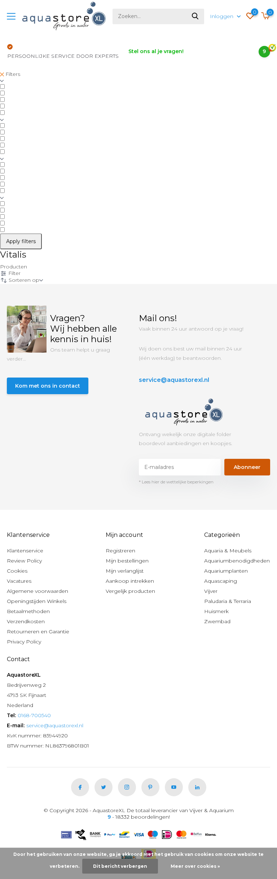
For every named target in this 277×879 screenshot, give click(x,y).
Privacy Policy (24, 641)
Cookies (17, 571)
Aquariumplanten (226, 571)
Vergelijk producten (130, 591)
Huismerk (216, 611)
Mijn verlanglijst (125, 571)
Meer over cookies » (195, 866)
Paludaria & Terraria (227, 601)
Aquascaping (220, 581)
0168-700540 (34, 715)
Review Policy (24, 560)
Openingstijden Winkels (36, 601)
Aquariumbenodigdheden (237, 560)
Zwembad (217, 621)
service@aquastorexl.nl (174, 379)
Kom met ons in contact (47, 386)
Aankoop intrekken (130, 581)
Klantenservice (25, 550)
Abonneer (247, 467)
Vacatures (19, 581)
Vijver (210, 591)
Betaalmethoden (28, 611)
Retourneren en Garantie (38, 631)
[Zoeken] (195, 16)
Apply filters (21, 241)
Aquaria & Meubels (227, 550)
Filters (12, 74)
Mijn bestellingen (127, 560)
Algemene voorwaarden (37, 591)
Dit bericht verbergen (120, 866)
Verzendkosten (26, 621)
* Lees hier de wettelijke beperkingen (176, 481)
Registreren (120, 550)
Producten (13, 266)
